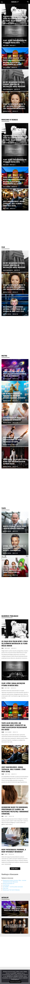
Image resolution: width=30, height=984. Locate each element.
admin (6, 816)
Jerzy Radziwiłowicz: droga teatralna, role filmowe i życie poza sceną (14, 769)
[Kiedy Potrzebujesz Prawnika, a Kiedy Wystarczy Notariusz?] (15, 837)
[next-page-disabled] (26, 903)
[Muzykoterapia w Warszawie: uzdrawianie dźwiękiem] (15, 414)
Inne (3, 816)
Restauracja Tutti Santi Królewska (11, 890)
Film (2, 648)
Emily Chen (7, 688)
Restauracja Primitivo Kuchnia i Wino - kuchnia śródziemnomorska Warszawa (14, 881)
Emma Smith (7, 648)
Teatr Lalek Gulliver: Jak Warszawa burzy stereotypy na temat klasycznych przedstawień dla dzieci (14, 726)
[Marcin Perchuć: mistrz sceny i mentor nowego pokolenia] (15, 522)
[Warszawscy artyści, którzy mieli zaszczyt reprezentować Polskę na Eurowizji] (15, 370)
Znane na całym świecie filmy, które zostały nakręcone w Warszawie (15, 926)
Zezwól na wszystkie (15, 981)
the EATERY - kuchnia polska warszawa (13, 886)
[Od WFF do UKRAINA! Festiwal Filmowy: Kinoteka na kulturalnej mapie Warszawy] (15, 80)
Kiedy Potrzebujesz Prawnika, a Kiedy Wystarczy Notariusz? (14, 850)
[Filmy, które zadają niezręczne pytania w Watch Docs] (15, 36)
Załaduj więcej (14, 868)
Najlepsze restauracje (7, 878)
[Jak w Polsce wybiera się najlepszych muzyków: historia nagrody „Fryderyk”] (15, 392)
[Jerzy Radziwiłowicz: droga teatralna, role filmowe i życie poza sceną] (15, 199)
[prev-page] (23, 903)
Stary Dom (5, 888)
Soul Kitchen (6, 885)
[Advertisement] (15, 229)
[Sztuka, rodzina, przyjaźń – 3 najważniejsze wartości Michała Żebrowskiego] (15, 544)
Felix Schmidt (8, 732)
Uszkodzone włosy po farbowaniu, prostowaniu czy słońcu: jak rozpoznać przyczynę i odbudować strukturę (15, 810)
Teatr (3, 732)
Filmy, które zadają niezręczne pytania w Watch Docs (13, 684)
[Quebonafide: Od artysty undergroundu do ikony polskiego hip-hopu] (15, 436)
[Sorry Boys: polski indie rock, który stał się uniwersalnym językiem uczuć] (15, 457)
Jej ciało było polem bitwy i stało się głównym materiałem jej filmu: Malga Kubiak (15, 643)
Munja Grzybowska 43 (8, 883)
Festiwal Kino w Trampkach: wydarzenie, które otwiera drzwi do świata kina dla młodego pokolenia (15, 908)
